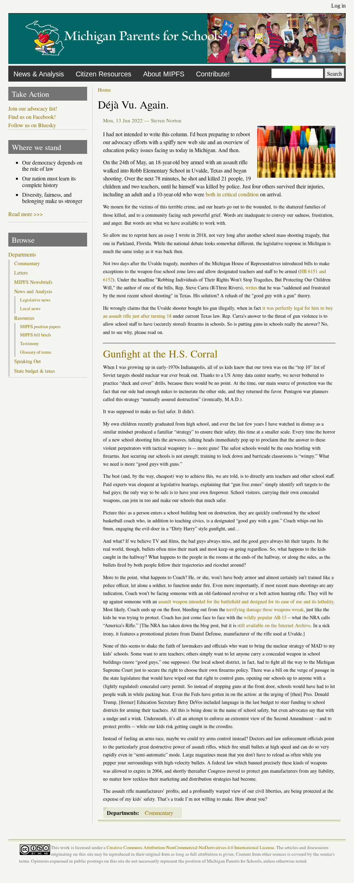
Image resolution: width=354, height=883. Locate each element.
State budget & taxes (34, 371)
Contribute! (213, 74)
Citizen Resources (103, 74)
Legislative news (35, 300)
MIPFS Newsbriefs (33, 282)
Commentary (159, 812)
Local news (30, 308)
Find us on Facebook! (32, 116)
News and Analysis (33, 291)
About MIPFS (163, 74)
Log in (338, 6)
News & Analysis (38, 74)
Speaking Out (27, 361)
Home (104, 89)
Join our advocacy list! (32, 108)
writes (251, 287)
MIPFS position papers (40, 326)
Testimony (29, 343)
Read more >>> (25, 213)
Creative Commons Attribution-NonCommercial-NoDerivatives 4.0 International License (190, 847)
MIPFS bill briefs (35, 334)
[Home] (124, 60)
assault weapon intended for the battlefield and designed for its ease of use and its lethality (245, 601)
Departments (22, 254)
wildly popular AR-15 (265, 617)
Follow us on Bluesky (32, 125)
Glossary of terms (35, 352)
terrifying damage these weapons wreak (265, 609)
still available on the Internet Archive (273, 625)
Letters (21, 273)
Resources (24, 318)
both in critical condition (232, 194)
